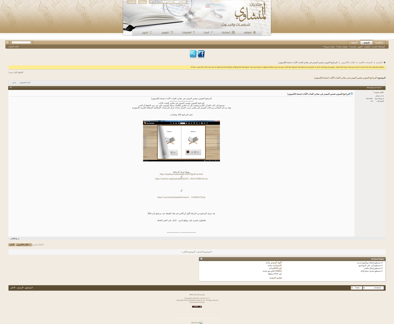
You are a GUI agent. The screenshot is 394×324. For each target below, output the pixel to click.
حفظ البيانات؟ (180, 5)
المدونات (353, 43)
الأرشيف (20, 288)
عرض (14, 82)
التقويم (360, 47)
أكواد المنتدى (276, 263)
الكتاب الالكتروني (348, 63)
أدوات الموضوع (25, 82)
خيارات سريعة (330, 47)
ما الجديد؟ (379, 43)
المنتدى (366, 43)
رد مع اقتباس (15, 238)
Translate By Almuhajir (197, 302)
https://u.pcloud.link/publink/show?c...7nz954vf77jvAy (181, 197)
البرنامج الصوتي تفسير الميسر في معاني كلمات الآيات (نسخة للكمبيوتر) (345, 78)
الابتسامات (277, 266)
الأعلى (12, 245)
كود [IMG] (278, 268)
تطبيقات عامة (343, 47)
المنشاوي (29, 288)
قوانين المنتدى (275, 278)
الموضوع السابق (204, 252)
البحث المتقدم (13, 46)
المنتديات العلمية (366, 63)
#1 (11, 88)
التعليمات (367, 47)
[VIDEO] (278, 271)
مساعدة (142, 2)
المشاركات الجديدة (378, 47)
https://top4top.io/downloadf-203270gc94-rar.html (181, 174)
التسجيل (131, 2)
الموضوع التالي (189, 252)
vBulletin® (196, 298)
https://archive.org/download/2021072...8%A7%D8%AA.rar (181, 179)
